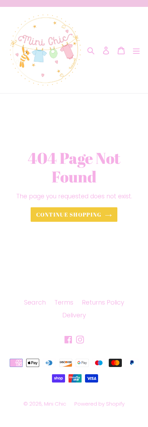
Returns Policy (103, 302)
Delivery (74, 315)
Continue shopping (69, 214)
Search (35, 302)
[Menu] (136, 50)
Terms (63, 302)
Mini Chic (55, 403)
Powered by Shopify (99, 403)
